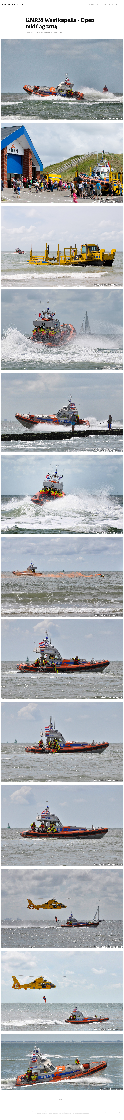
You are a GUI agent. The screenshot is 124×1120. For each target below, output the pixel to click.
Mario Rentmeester (12, 4)
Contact (92, 5)
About (99, 5)
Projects (107, 5)
